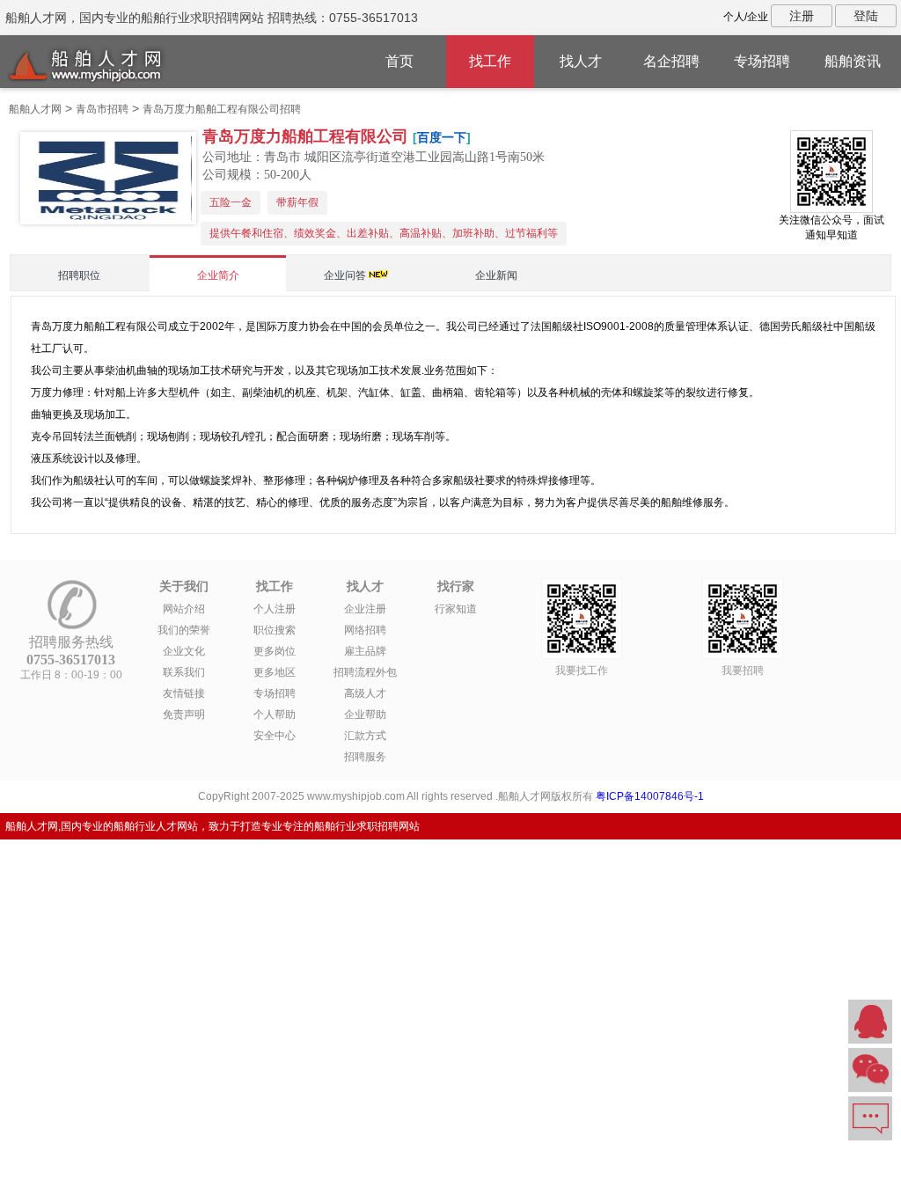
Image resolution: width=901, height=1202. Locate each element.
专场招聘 (762, 61)
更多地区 (274, 672)
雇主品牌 (365, 651)
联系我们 (184, 672)
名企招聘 (671, 61)
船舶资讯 (852, 61)
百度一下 (441, 137)
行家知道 (456, 609)
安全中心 (274, 735)
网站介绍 (184, 609)
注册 (801, 16)
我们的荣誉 (183, 630)
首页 (399, 61)
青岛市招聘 (102, 109)
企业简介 (218, 275)
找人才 (581, 61)
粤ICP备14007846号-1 (650, 796)
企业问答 (345, 275)
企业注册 (365, 609)
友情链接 (184, 693)
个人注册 (274, 609)
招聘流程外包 (365, 672)
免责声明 (184, 714)
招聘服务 (365, 757)
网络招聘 (365, 630)
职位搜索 (274, 630)
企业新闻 (496, 275)
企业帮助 (365, 714)
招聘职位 (79, 275)
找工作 (490, 61)
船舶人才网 (35, 109)
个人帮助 (274, 714)
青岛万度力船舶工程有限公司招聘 (222, 109)
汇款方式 (365, 735)
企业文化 (184, 651)
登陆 (865, 16)
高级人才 (365, 693)
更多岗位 (274, 651)
